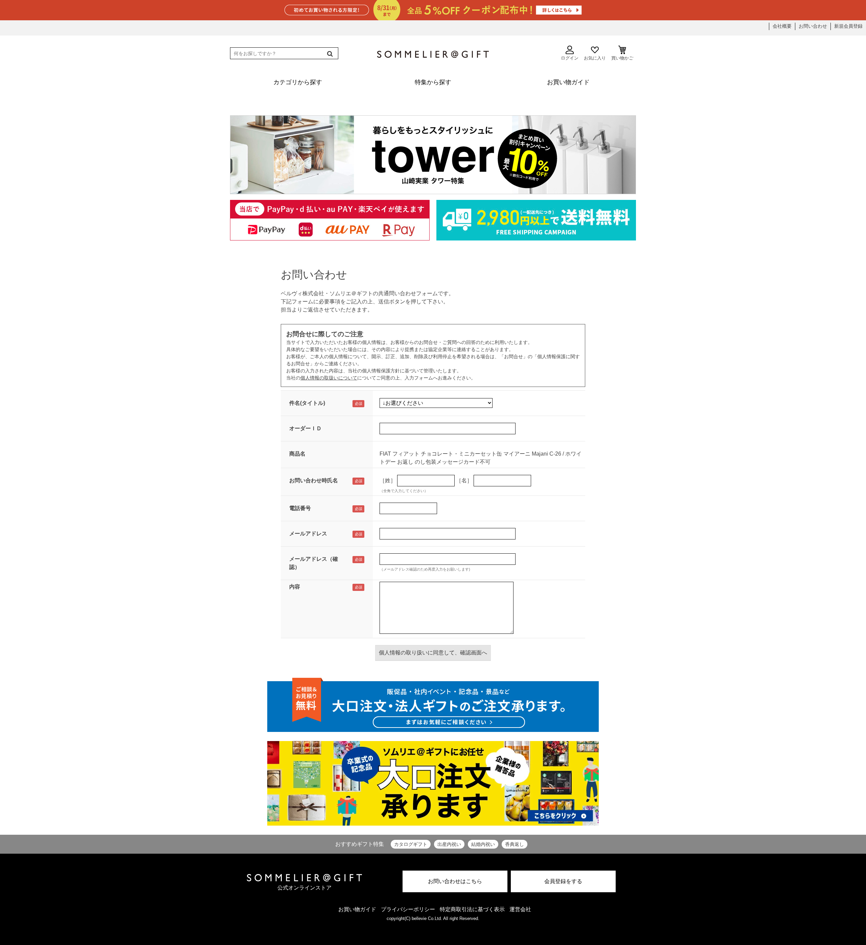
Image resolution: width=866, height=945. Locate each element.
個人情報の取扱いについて (328, 378)
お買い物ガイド (357, 909)
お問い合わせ (813, 26)
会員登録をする (563, 881)
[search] (329, 54)
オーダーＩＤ (305, 428)
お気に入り (595, 58)
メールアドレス (308, 533)
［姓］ (388, 480)
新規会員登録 (848, 26)
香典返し (514, 844)
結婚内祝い (483, 844)
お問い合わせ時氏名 (313, 480)
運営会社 (520, 909)
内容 (294, 587)
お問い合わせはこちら (455, 881)
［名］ (464, 480)
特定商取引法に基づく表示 (472, 909)
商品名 (297, 454)
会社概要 (782, 26)
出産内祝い (449, 844)
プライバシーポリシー (408, 909)
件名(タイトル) (307, 403)
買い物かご (622, 58)
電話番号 (300, 508)
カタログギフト (410, 844)
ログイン (569, 58)
